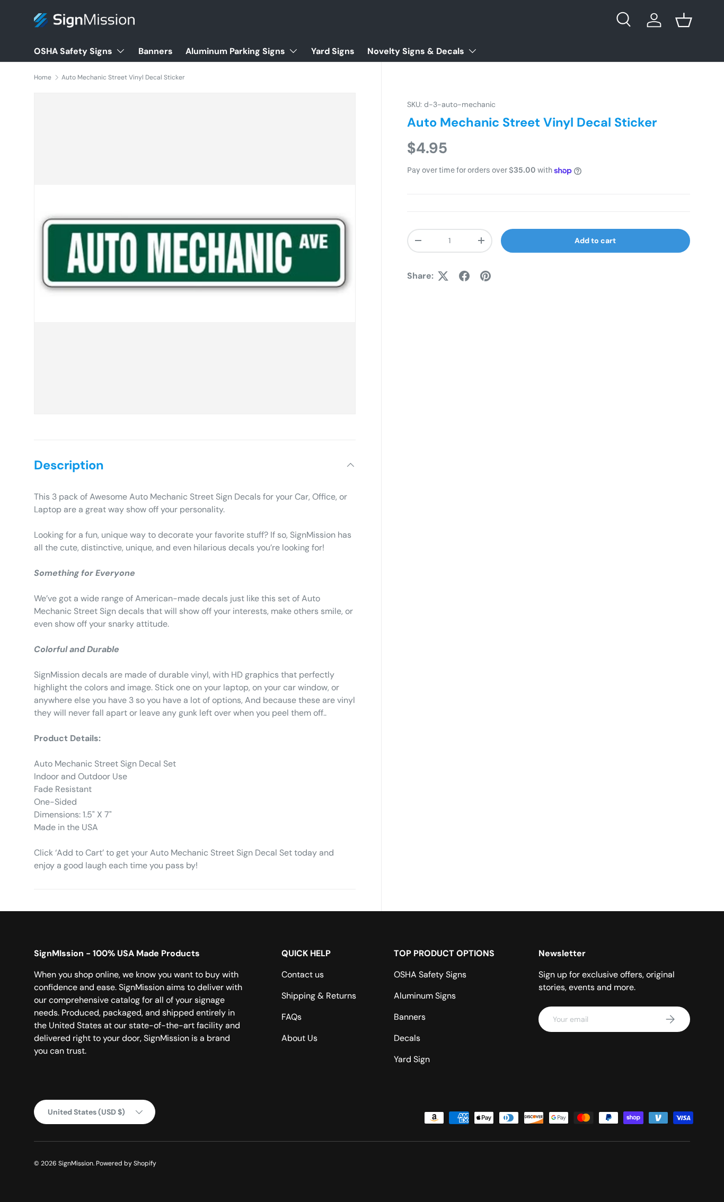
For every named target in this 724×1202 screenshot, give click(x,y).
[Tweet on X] (443, 276)
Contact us (302, 974)
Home (42, 77)
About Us (299, 1038)
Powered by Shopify (126, 1163)
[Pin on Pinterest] (485, 276)
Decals (407, 1038)
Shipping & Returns (318, 995)
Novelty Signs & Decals (415, 51)
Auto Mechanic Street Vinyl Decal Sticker (123, 77)
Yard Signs (333, 51)
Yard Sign (412, 1059)
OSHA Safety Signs (73, 51)
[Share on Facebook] (464, 276)
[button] (683, 20)
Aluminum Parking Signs (235, 51)
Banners (155, 51)
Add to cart (595, 240)
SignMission (75, 1163)
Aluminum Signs (425, 995)
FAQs (291, 1016)
